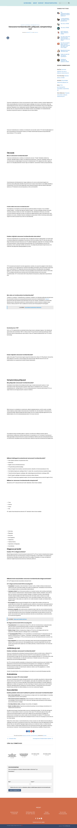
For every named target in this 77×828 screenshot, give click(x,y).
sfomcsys (36, 32)
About (35, 3)
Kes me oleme (63, 812)
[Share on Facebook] (27, 731)
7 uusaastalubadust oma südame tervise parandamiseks (23, 755)
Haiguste (47, 299)
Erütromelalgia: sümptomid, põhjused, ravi (62, 81)
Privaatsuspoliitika (51, 3)
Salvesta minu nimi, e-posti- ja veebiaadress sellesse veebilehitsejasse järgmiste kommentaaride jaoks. (30, 787)
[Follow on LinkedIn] (41, 818)
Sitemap (46, 812)
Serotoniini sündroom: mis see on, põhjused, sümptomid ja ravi (63, 71)
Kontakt (41, 3)
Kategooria (27, 3)
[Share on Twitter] (29, 731)
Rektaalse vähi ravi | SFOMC (63, 76)
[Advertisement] (30, 16)
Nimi (9, 781)
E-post (32, 781)
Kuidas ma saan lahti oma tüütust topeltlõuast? (65, 55)
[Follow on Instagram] (37, 818)
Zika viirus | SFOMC (65, 23)
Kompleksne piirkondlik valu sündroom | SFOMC (65, 60)
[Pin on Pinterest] (31, 731)
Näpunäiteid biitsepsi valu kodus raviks (65, 51)
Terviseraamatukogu (34, 735)
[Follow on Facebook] (35, 818)
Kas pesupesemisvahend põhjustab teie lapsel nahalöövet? (12, 755)
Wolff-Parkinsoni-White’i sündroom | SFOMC (65, 32)
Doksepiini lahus (12, 738)
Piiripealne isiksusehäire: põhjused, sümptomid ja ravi (63, 94)
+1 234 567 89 (14, 813)
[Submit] (69, 3)
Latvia (43, 822)
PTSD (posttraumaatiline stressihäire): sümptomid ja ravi (63, 88)
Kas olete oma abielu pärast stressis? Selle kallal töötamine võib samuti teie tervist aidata (65, 45)
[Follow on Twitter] (39, 818)
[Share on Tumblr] (33, 731)
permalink (44, 735)
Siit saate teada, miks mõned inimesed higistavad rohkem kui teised (65, 38)
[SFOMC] (14, 3)
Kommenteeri (11, 771)
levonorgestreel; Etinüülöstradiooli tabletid (42, 738)
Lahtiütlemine (47, 813)
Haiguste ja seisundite (26, 735)
